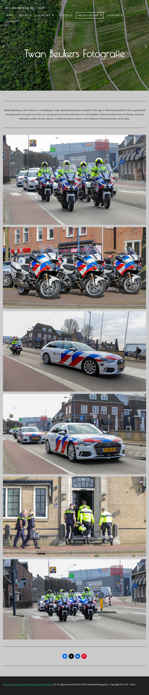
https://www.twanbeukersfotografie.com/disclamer (28, 684)
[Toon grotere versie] (74, 180)
